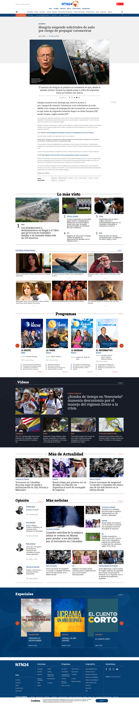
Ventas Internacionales (91, 682)
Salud (97, 12)
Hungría (71, 178)
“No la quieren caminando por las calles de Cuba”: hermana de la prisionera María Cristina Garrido (82, 367)
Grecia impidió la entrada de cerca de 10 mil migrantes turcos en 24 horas (70, 132)
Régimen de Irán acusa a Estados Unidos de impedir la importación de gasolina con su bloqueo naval (79, 238)
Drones (45, 433)
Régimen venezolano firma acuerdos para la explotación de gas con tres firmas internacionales (84, 572)
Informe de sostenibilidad (91, 677)
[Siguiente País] (123, 16)
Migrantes (54, 178)
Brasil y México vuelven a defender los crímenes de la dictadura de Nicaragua (34, 528)
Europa (96, 178)
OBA (86, 691)
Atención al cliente (90, 672)
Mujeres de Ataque (76, 681)
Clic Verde (64, 669)
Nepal (22, 224)
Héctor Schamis (33, 578)
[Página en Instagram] (110, 669)
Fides (90, 697)
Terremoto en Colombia (22, 479)
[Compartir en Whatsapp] (79, 97)
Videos (23, 382)
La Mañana (77, 350)
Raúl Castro (30, 15)
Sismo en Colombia (95, 479)
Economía (42, 12)
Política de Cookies (67, 702)
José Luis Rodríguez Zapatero (42, 15)
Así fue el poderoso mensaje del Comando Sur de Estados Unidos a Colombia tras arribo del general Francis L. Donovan (32, 367)
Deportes (54, 12)
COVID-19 (54, 180)
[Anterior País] (123, 14)
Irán (68, 233)
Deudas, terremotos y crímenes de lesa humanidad (34, 572)
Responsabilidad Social (91, 669)
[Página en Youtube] (117, 669)
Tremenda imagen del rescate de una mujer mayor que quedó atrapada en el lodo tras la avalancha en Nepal (82, 439)
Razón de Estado (65, 685)
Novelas (85, 697)
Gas (73, 566)
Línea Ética (88, 685)
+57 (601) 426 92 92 (115, 677)
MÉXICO (69, 8)
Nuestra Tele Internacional (65, 12)
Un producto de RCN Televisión (104, 697)
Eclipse (101, 216)
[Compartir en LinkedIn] (74, 97)
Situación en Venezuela (32, 567)
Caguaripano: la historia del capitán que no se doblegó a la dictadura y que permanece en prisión (106, 367)
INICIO (50, 8)
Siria (76, 178)
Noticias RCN (39, 697)
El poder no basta (32, 510)
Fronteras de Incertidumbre (35, 639)
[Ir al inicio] (24, 667)
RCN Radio (46, 697)
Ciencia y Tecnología (79, 12)
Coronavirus (42, 23)
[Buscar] (122, 12)
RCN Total (115, 697)
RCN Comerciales (63, 697)
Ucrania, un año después (69, 639)
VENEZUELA (63, 8)
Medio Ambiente (30, 544)
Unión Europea (82, 178)
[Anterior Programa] (17, 346)
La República (54, 697)
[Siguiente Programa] (122, 346)
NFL (103, 534)
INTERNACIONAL (86, 8)
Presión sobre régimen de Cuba (108, 433)
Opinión (110, 12)
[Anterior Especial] (17, 623)
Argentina (55, 479)
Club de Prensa (75, 669)
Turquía (90, 178)
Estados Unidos (19, 688)
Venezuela (18, 682)
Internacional (18, 691)
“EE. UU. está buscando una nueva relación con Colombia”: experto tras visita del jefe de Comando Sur (27, 439)
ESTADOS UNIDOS (76, 8)
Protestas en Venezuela (74, 393)
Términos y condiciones (75, 699)
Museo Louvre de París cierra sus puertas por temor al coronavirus (67, 155)
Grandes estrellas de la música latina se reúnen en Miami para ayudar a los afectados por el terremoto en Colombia (64, 537)
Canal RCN (32, 697)
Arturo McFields (30, 522)
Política (36, 12)
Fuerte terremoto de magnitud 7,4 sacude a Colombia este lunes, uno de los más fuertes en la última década (106, 486)
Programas (103, 12)
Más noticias (57, 500)
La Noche (26, 350)
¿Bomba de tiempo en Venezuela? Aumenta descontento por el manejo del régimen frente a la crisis (56, 367)
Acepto (102, 700)
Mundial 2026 (67, 15)
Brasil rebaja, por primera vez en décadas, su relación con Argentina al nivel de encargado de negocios (69, 486)
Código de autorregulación (91, 680)
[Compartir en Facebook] (69, 97)
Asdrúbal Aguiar (30, 506)
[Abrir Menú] (16, 12)
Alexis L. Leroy (33, 559)
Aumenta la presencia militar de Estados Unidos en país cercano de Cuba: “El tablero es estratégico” (111, 438)
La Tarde (50, 350)
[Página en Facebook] (106, 669)
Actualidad (30, 12)
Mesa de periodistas (64, 682)
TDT (94, 697)
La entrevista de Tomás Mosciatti (65, 675)
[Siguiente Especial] (122, 623)
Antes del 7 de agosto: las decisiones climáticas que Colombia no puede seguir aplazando (34, 550)
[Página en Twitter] (113, 669)
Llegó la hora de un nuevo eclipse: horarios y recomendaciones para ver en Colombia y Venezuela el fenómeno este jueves (110, 222)
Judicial (48, 12)
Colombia (17, 680)
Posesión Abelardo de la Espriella (108, 566)
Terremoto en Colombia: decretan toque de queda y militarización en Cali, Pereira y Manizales (31, 486)
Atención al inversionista (91, 674)
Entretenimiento (90, 12)
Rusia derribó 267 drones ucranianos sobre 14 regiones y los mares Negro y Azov (110, 237)
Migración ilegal (63, 178)
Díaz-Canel (54, 15)
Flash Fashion (74, 672)
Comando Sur (19, 433)
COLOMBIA (56, 8)
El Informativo (104, 350)
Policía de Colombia (72, 216)
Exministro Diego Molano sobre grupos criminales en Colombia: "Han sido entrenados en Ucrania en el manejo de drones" (55, 439)
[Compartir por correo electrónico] (76, 97)
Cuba (60, 15)
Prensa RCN (88, 688)
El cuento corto (102, 639)
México (17, 685)
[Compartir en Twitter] (72, 97)
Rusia (100, 233)
